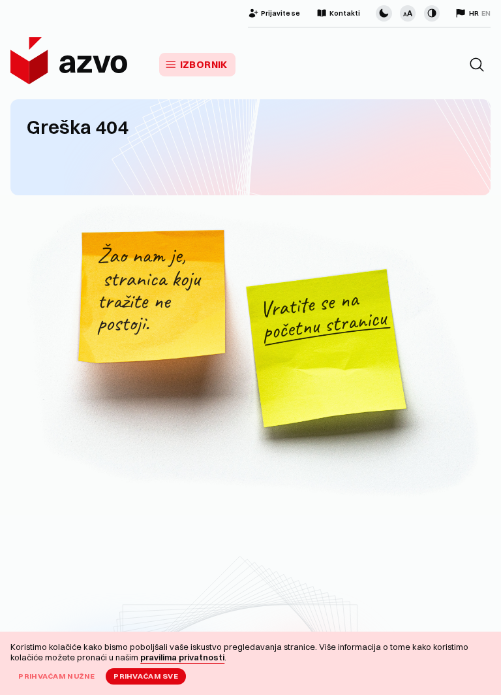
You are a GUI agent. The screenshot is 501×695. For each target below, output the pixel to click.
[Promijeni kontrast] (432, 13)
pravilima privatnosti (182, 657)
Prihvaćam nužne (56, 676)
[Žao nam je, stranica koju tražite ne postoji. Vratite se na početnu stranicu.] (250, 355)
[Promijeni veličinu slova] (408, 13)
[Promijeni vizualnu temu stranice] (383, 13)
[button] (476, 64)
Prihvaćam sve (146, 676)
